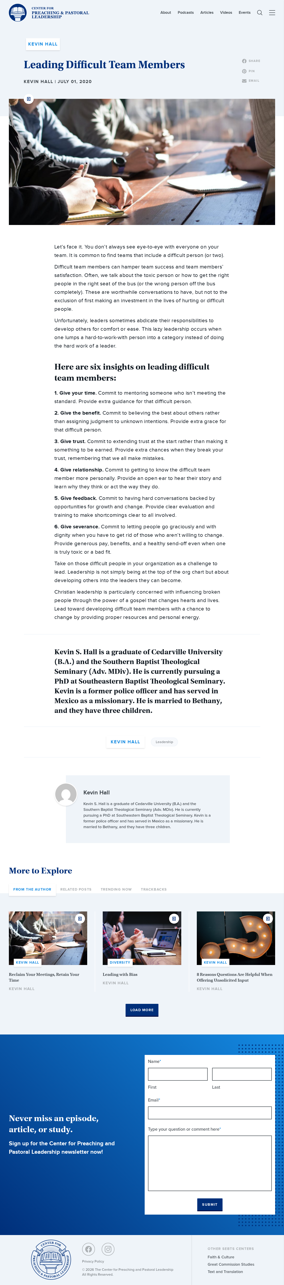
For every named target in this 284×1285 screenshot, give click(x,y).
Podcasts (186, 12)
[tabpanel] (142, 964)
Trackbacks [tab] (154, 889)
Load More (142, 1010)
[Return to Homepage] (51, 1260)
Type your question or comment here (184, 1129)
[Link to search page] (259, 12)
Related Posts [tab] (76, 889)
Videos (226, 12)
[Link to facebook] (88, 1249)
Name (154, 1061)
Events (244, 12)
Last (216, 1087)
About (165, 12)
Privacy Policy (93, 1261)
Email (154, 1100)
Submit (210, 1205)
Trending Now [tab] (116, 889)
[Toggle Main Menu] (272, 12)
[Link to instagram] (108, 1249)
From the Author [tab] (32, 889)
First (152, 1087)
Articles (206, 12)
